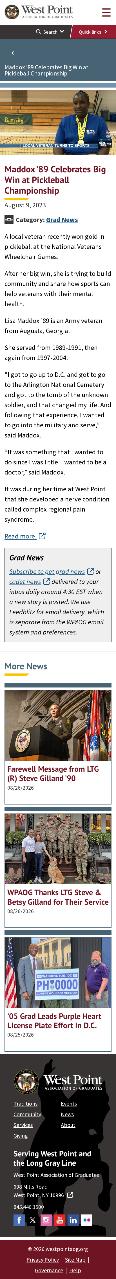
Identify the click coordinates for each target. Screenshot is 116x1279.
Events (69, 1103)
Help (75, 1270)
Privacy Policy (42, 1259)
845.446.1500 (29, 1206)
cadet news (25, 581)
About (68, 1124)
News (67, 1114)
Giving (21, 1135)
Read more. (21, 536)
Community (27, 1114)
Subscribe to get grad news (47, 571)
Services (23, 1124)
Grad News (62, 219)
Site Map (75, 1259)
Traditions (25, 1103)
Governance (49, 1270)
